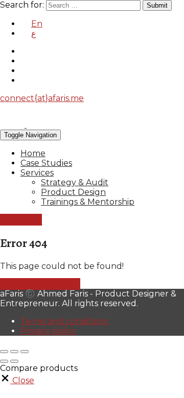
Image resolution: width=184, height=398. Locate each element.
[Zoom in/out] (24, 351)
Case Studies (46, 163)
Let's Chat (21, 220)
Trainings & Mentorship (87, 202)
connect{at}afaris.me (42, 98)
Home (32, 153)
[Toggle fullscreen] (14, 351)
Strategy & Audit (74, 182)
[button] (17, 380)
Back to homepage (40, 284)
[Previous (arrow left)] (4, 361)
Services (37, 173)
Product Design (73, 192)
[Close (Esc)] (4, 351)
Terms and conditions (64, 321)
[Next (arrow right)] (14, 361)
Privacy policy (48, 331)
